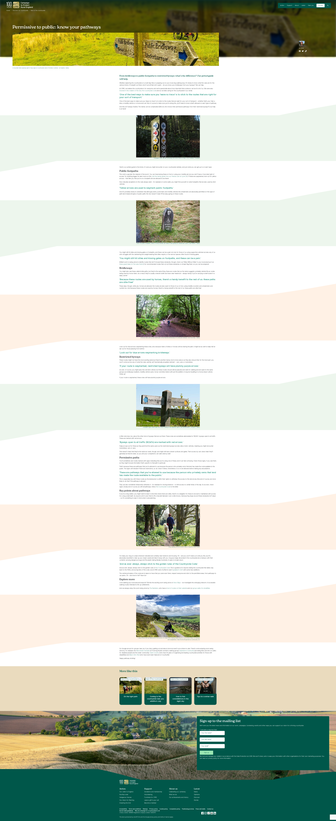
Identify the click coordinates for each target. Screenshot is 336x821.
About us (173, 789)
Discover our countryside (20, 10)
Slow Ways (177, 582)
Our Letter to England (126, 792)
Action (282, 5)
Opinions (197, 794)
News (196, 792)
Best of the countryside (38, 10)
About (297, 5)
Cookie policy (164, 809)
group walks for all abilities (201, 588)
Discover (197, 797)
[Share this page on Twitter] (303, 51)
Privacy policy (153, 809)
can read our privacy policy (208, 758)
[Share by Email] (306, 51)
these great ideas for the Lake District (131, 264)
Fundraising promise (188, 809)
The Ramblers (154, 588)
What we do (173, 794)
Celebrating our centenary (177, 792)
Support (289, 5)
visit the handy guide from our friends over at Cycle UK (169, 176)
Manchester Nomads (143, 650)
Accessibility (123, 809)
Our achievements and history (178, 797)
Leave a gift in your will (151, 800)
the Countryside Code (163, 487)
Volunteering (148, 794)
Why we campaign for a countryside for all (147, 810)
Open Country (154, 653)
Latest (303, 5)
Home (8, 10)
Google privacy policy (151, 817)
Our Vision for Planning (126, 800)
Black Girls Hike (134, 655)
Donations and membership (153, 792)
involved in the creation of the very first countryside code (137, 90)
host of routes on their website (177, 588)
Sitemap (145, 809)
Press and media (200, 809)
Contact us (210, 809)
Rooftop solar (123, 794)
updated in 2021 (178, 570)
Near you (311, 5)
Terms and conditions (135, 809)
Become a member (150, 803)
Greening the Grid (125, 803)
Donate (320, 5)
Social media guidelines (126, 810)
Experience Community (186, 650)
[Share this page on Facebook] (300, 51)
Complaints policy (174, 809)
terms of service (165, 817)
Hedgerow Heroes (125, 797)
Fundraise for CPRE (150, 797)
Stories (196, 800)
